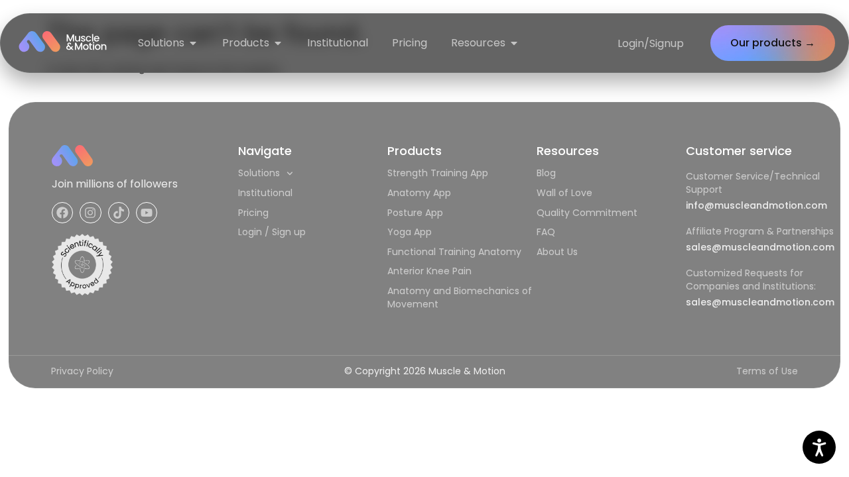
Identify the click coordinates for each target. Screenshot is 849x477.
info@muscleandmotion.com (756, 205)
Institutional (265, 192)
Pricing (253, 212)
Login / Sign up (272, 231)
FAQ (546, 231)
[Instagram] (90, 212)
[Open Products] (278, 43)
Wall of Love (564, 192)
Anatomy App (419, 192)
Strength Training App (437, 173)
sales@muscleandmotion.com (760, 247)
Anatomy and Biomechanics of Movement (459, 297)
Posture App (415, 212)
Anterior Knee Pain (429, 271)
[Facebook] (62, 212)
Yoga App (409, 231)
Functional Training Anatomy (454, 251)
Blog (546, 173)
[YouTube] (146, 212)
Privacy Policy (82, 371)
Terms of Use (767, 371)
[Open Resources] (514, 43)
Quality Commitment (587, 212)
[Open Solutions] (193, 43)
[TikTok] (118, 212)
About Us (557, 251)
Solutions (259, 173)
